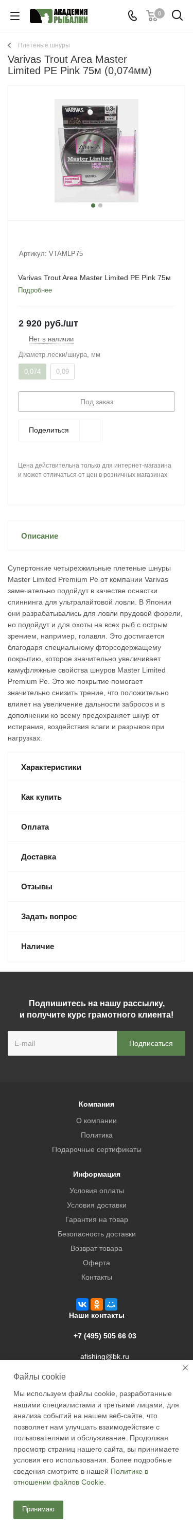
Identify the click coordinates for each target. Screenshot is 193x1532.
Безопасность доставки (97, 1234)
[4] (53, 240)
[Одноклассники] (97, 1304)
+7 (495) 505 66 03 (105, 1336)
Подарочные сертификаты (97, 1149)
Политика (97, 1135)
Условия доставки (97, 1205)
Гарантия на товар (96, 1219)
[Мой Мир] (111, 1304)
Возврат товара (96, 1248)
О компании (96, 1120)
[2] (34, 240)
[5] (63, 240)
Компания (96, 1104)
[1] (24, 240)
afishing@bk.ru (104, 1356)
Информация (96, 1174)
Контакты (96, 1277)
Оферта (96, 1263)
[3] (43, 240)
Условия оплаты (96, 1190)
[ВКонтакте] (82, 1304)
